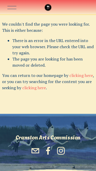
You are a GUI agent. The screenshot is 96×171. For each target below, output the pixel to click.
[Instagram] (61, 151)
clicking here (81, 75)
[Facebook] (48, 151)
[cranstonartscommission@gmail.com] (35, 151)
